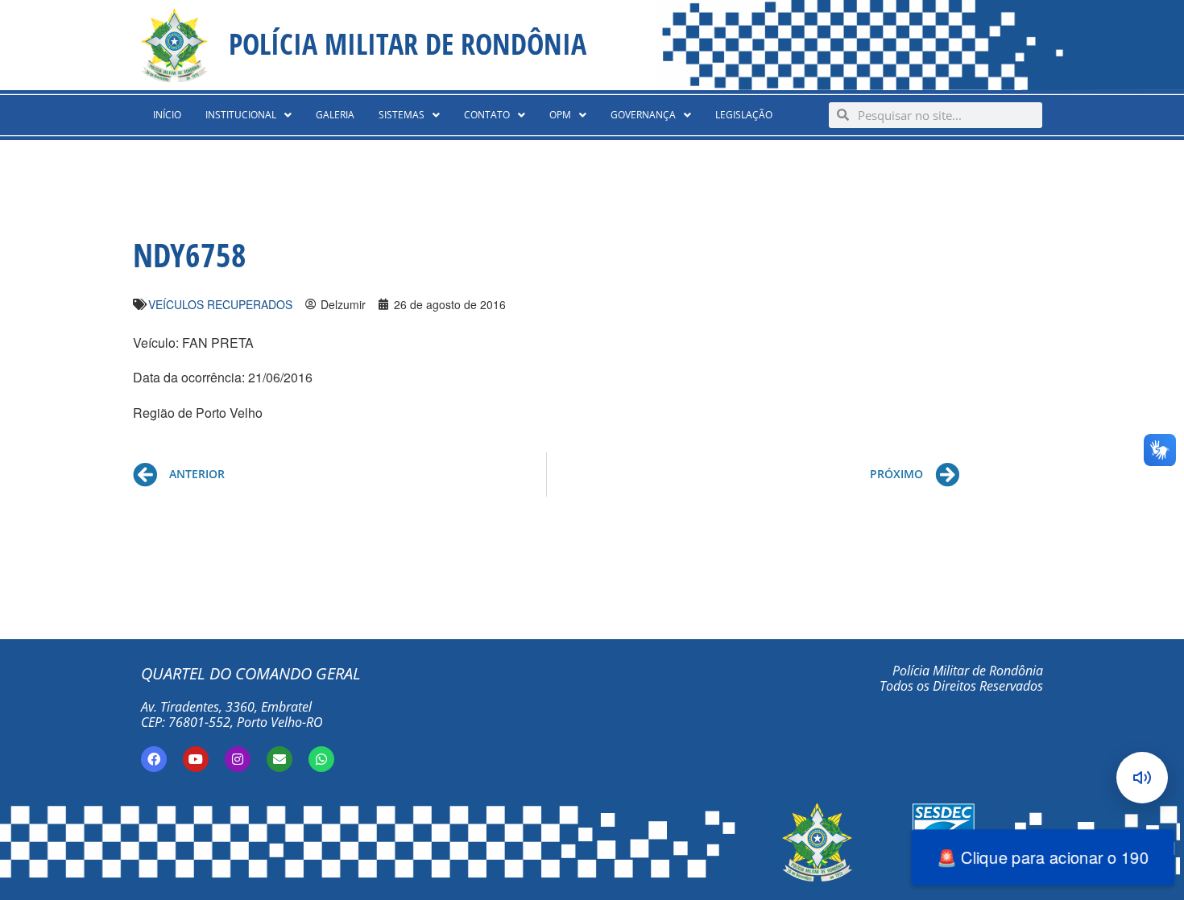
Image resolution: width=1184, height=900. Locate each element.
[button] (248, 115)
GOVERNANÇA (643, 115)
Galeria (335, 115)
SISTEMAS (401, 115)
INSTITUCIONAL (240, 115)
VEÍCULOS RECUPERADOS (220, 304)
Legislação (743, 115)
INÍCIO (167, 115)
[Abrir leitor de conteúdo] (1142, 777)
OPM (560, 115)
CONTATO (487, 115)
